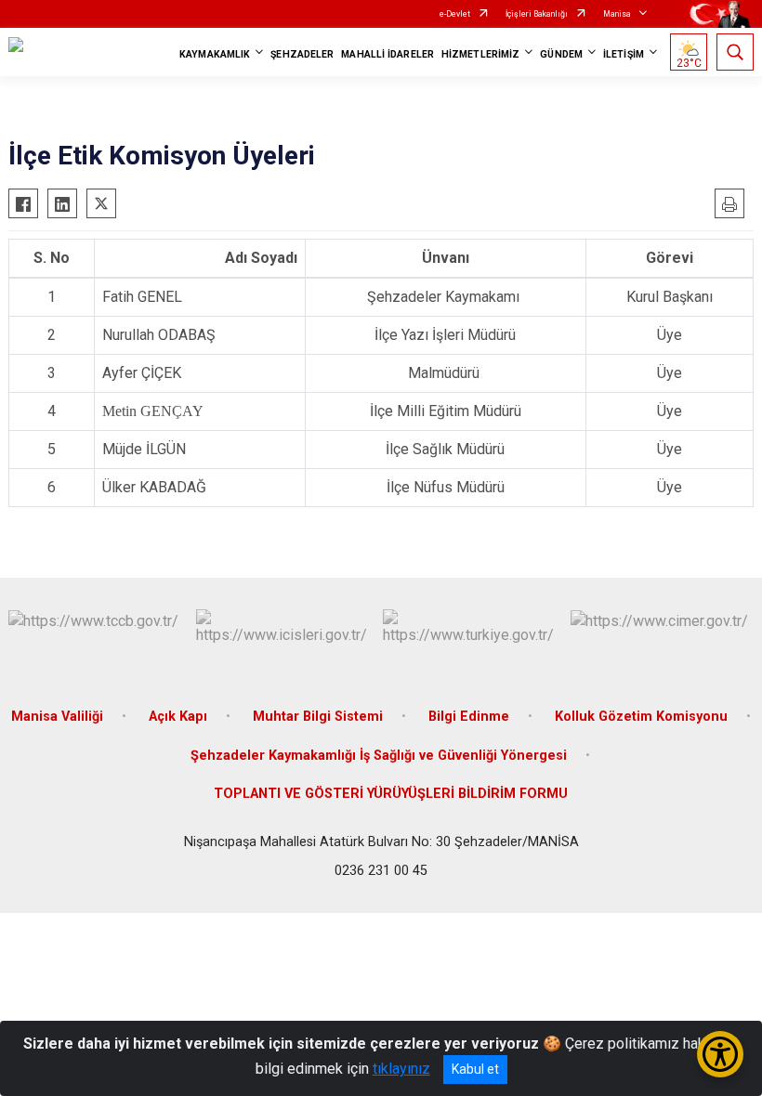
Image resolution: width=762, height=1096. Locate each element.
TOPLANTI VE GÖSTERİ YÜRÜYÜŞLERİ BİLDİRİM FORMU (391, 794)
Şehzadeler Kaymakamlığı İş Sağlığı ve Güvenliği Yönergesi (378, 755)
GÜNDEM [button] (561, 54)
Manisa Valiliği (57, 716)
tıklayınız (401, 1068)
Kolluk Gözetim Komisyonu (641, 716)
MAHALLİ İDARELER (387, 54)
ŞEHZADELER (302, 54)
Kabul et (475, 1069)
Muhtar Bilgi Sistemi (318, 716)
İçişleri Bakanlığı (537, 14)
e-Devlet (455, 14)
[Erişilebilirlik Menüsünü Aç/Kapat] (720, 1054)
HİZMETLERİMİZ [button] (480, 54)
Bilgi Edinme (468, 716)
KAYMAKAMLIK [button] (214, 54)
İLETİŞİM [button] (623, 54)
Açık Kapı (178, 716)
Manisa (617, 14)
